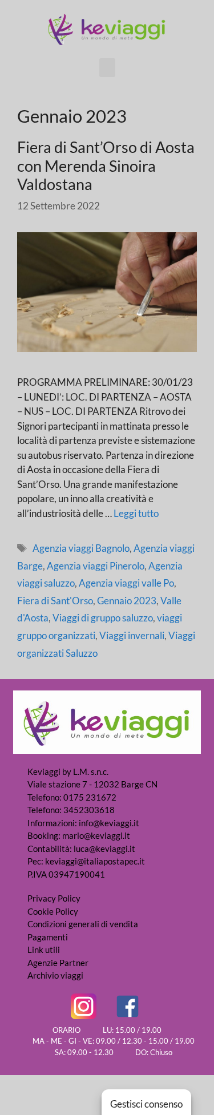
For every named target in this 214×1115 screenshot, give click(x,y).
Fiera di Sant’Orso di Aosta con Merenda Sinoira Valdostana (106, 165)
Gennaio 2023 (126, 601)
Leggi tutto (136, 513)
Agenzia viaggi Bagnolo (81, 548)
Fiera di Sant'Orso (55, 601)
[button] (107, 67)
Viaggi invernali (131, 635)
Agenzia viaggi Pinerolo (95, 566)
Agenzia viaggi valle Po (126, 583)
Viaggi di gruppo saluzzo (103, 618)
